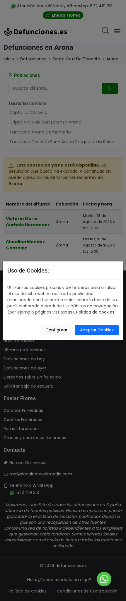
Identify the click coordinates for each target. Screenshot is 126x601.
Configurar (56, 330)
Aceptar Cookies (97, 330)
